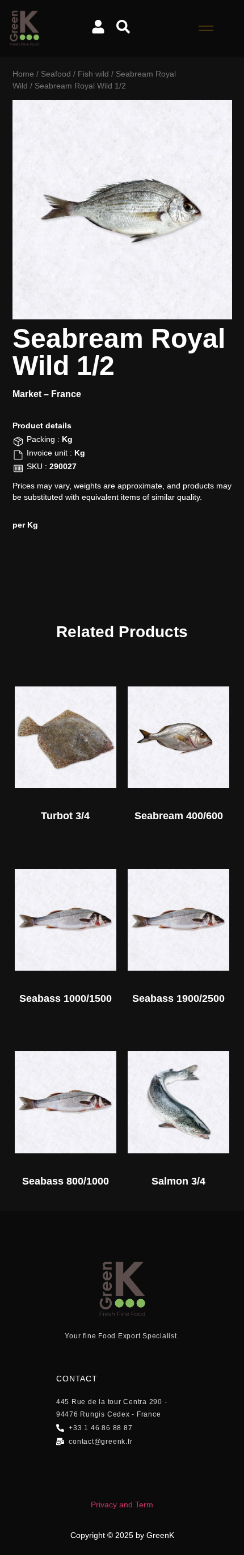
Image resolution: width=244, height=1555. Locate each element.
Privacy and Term (122, 1504)
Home (23, 73)
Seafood (56, 73)
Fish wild (93, 73)
